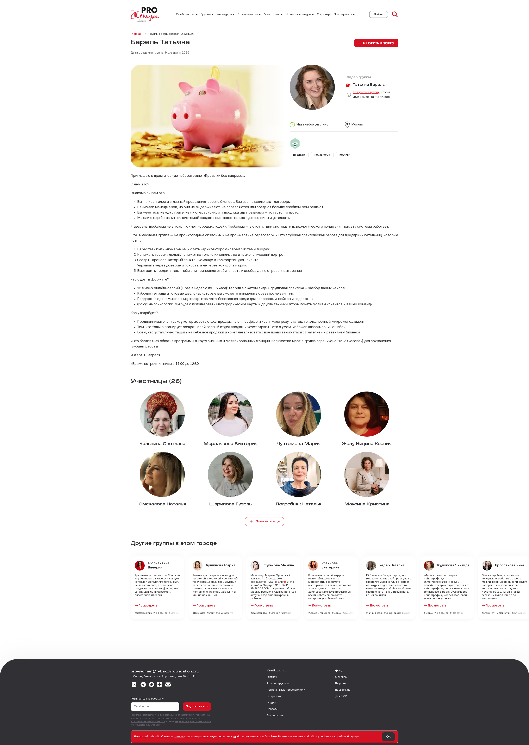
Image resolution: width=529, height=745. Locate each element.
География (274, 696)
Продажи (299, 155)
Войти (378, 14)
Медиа (271, 703)
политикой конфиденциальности (148, 722)
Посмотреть (148, 605)
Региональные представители (286, 690)
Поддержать (342, 690)
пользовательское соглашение (166, 718)
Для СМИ (341, 696)
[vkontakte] (134, 685)
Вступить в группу (378, 43)
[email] (168, 685)
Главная (272, 677)
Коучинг (345, 155)
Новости (272, 709)
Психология (322, 155)
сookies (179, 736)
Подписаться (197, 706)
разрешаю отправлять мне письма (192, 722)
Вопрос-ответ (275, 715)
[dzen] (159, 685)
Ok (388, 736)
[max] (151, 685)
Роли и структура (278, 683)
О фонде (324, 14)
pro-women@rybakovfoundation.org (165, 671)
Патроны (340, 683)
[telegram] (143, 685)
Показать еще (267, 521)
